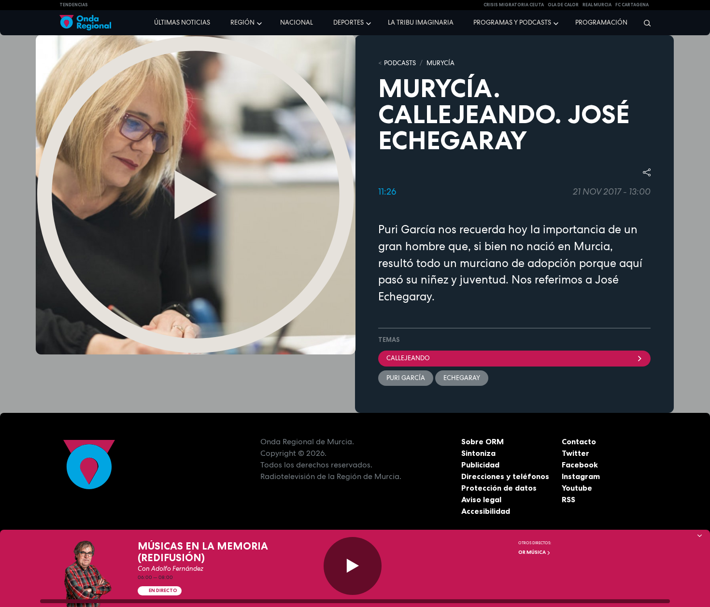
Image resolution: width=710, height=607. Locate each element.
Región (242, 22)
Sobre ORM (482, 441)
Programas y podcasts (512, 22)
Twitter (575, 453)
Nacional (296, 22)
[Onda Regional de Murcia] (85, 23)
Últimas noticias (182, 22)
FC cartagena (632, 5)
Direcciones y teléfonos (505, 476)
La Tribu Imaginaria (421, 22)
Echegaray (461, 378)
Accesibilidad (485, 511)
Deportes (348, 22)
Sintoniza (478, 453)
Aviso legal (481, 499)
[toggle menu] (260, 22)
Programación (601, 22)
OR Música (532, 552)
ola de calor (563, 5)
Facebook (580, 464)
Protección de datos (499, 488)
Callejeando (408, 358)
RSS (568, 499)
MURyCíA (440, 63)
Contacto (579, 441)
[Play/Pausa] (353, 566)
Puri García (405, 378)
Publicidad (480, 464)
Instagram (581, 476)
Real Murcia (596, 5)
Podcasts (400, 63)
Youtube (577, 488)
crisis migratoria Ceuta (513, 5)
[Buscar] (644, 22)
